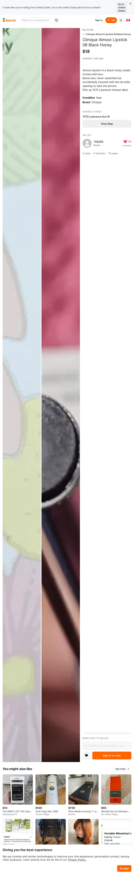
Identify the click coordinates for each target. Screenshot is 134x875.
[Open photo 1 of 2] (22, 395)
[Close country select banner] (130, 3)
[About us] (121, 20)
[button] (122, 769)
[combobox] (37, 20)
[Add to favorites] (86, 755)
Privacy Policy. (77, 859)
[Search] (56, 20)
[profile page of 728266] (87, 143)
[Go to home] (9, 20)
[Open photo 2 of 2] (61, 395)
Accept (124, 868)
